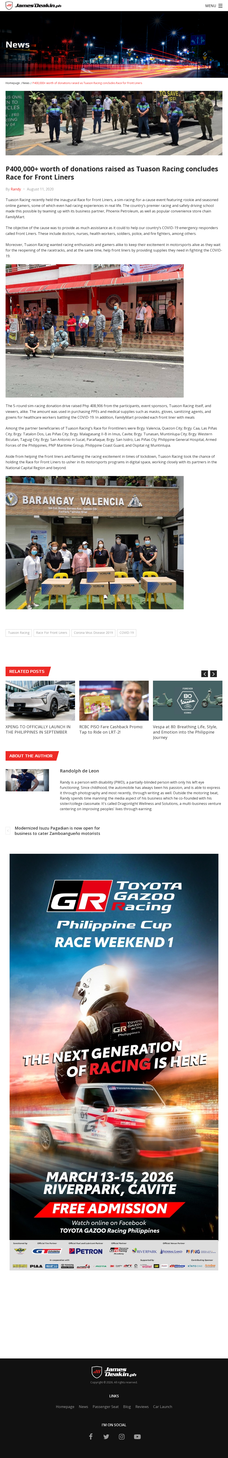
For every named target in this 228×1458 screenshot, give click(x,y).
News (25, 83)
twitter (106, 1436)
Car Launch (162, 1406)
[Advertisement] (39, 1308)
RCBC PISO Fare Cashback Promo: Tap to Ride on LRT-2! (111, 729)
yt (137, 1436)
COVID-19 (127, 632)
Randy (16, 189)
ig (121, 1436)
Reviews (142, 1406)
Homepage (13, 83)
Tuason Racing (18, 632)
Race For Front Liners (51, 632)
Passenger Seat (106, 1406)
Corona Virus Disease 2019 (93, 632)
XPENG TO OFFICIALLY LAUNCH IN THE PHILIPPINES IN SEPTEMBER (38, 729)
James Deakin (20, 6)
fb (90, 1436)
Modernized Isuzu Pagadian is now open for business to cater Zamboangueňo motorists (57, 830)
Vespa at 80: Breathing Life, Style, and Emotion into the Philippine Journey (185, 732)
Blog (127, 1406)
